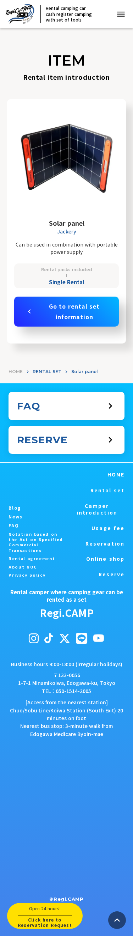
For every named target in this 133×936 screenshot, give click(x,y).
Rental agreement (32, 558)
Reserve (111, 574)
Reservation (104, 543)
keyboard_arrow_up (117, 920)
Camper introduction (97, 509)
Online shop (105, 558)
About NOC (23, 567)
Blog (15, 508)
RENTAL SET (47, 371)
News (16, 516)
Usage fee (108, 528)
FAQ (14, 525)
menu (121, 14)
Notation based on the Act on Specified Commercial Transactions (36, 542)
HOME (16, 371)
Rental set (107, 490)
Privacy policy (27, 575)
